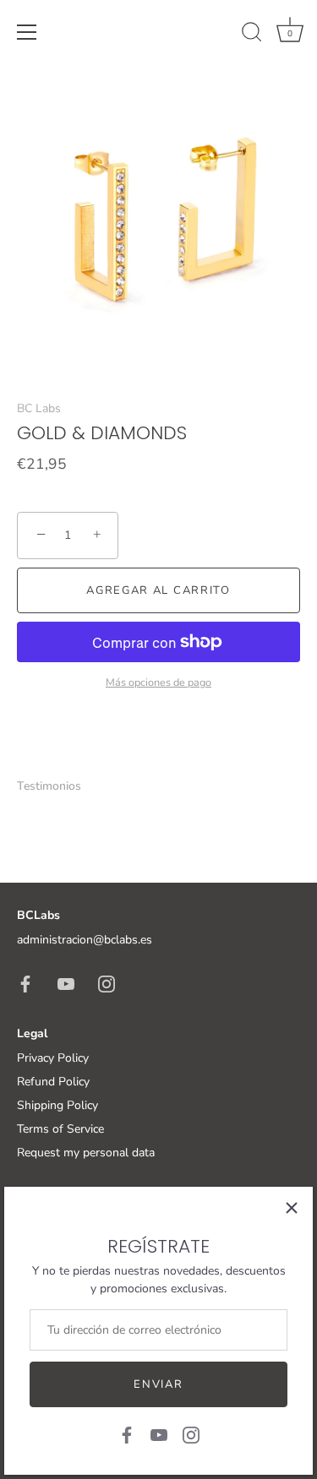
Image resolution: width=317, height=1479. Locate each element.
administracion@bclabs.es (84, 940)
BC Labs (39, 408)
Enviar (158, 1384)
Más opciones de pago (158, 682)
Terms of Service (60, 1129)
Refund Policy (53, 1082)
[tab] (57, 786)
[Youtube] (158, 1434)
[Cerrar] (291, 1207)
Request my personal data (86, 1153)
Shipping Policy (57, 1105)
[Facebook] (126, 1434)
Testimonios (49, 786)
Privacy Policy (53, 1058)
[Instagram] (191, 1434)
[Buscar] (252, 34)
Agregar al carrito (158, 590)
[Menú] (27, 32)
